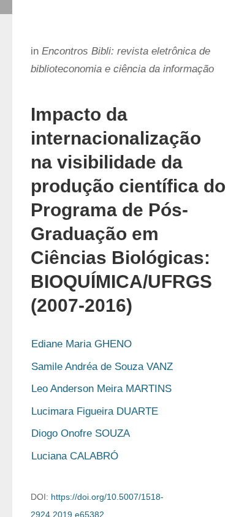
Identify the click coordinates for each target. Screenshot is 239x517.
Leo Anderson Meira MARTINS (101, 388)
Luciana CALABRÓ (74, 456)
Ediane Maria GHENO (81, 344)
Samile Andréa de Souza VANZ (102, 366)
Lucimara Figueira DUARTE (94, 411)
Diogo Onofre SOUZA (80, 433)
